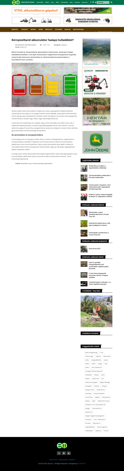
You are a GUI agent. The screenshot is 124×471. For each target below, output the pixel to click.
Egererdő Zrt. (97, 423)
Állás (52, 2)
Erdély (87, 360)
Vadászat (24, 29)
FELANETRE (82, 464)
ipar (30, 163)
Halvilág (68, 29)
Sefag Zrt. (104, 386)
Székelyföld (88, 375)
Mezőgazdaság (78, 29)
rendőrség (88, 393)
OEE (102, 378)
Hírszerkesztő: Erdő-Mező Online (25, 45)
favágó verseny (89, 390)
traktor (87, 367)
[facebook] (91, 2)
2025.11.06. (46, 45)
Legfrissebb (39, 2)
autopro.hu (23, 47)
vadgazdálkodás (90, 427)
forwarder (88, 419)
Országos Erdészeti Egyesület (94, 371)
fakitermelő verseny (103, 401)
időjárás (97, 397)
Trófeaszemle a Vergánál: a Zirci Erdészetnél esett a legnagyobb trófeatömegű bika (100, 187)
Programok (64, 2)
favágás (87, 408)
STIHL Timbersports (99, 419)
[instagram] (93, 2)
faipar (93, 401)
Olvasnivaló (17, 36)
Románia (88, 423)
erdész (93, 364)
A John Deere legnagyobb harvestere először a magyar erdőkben (98, 275)
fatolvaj (87, 401)
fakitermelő (95, 378)
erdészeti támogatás (91, 382)
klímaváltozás (106, 397)
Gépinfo (33, 29)
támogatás (88, 386)
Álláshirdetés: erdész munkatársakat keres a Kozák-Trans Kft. (99, 214)
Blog (71, 2)
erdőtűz (87, 378)
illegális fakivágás (105, 382)
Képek (57, 2)
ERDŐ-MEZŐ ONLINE (27, 2)
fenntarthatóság (37, 163)
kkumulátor (24, 163)
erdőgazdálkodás (96, 360)
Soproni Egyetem (102, 427)
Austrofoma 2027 (94, 248)
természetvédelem (99, 393)
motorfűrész (89, 397)
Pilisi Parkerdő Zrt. (97, 367)
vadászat (98, 356)
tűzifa (102, 375)
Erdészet (15, 29)
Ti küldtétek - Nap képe (91, 291)
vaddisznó (98, 431)
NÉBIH (87, 364)
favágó (100, 364)
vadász (106, 360)
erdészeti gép (89, 356)
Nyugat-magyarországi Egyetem (94, 416)
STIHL (101, 352)
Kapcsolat (85, 2)
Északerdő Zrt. (101, 390)
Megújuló (48, 29)
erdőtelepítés (89, 431)
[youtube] (95, 2)
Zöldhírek (58, 29)
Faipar (41, 29)
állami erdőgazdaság (91, 352)
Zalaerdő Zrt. (89, 412)
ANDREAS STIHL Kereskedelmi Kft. (95, 404)
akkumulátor (48, 163)
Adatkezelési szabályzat (67, 460)
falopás (96, 375)
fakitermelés (107, 356)
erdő (105, 364)
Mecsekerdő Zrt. (97, 408)
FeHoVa (106, 431)
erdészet (96, 386)
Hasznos (77, 2)
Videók (47, 2)
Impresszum (53, 460)
